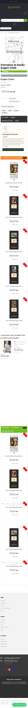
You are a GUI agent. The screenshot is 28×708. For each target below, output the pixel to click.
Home (2, 32)
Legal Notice (14, 702)
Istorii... (2, 354)
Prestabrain (22, 700)
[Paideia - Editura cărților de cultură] (14, 7)
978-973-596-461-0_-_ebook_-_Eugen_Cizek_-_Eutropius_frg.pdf (15, 75)
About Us (3, 622)
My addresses (4, 644)
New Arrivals (5, 427)
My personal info (4, 646)
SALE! (2, 629)
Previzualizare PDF (7, 120)
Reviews (13, 117)
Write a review (4, 82)
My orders (3, 639)
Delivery (7, 702)
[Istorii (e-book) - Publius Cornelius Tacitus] (7, 347)
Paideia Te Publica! (5, 627)
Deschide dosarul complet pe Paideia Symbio (13, 149)
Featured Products (8, 431)
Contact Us (3, 619)
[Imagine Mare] (13, 665)
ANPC (2, 610)
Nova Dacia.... (17, 348)
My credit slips (4, 641)
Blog (2, 624)
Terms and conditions (5, 608)
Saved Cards (3, 603)
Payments (3, 600)
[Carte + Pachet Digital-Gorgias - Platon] (14, 205)
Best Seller (15, 427)
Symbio (17, 120)
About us (12, 703)
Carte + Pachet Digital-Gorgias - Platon (14, 217)
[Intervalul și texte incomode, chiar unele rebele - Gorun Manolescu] (14, 171)
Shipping (2, 605)
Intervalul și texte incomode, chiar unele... (14, 182)
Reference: (3, 85)
